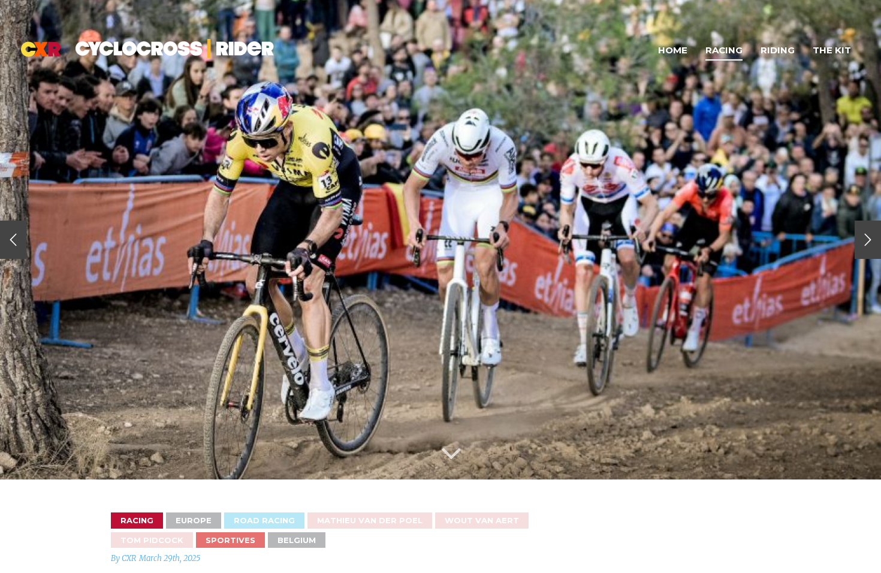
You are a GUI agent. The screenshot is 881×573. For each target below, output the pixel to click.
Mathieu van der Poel (370, 520)
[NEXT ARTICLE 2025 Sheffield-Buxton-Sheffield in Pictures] (868, 240)
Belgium (296, 540)
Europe (194, 520)
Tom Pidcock (151, 540)
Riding (778, 50)
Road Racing (264, 520)
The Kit (832, 50)
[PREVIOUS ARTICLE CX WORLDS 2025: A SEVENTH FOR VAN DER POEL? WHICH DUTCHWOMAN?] (13, 240)
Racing (724, 50)
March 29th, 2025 (169, 558)
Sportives (230, 540)
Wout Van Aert (482, 520)
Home (672, 50)
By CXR (123, 558)
